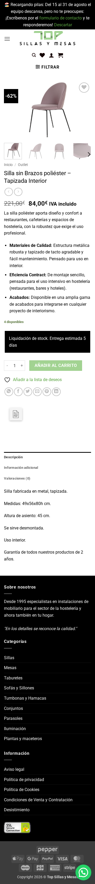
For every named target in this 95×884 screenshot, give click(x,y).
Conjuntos (13, 708)
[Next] (82, 110)
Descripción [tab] (13, 457)
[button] (7, 38)
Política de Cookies (21, 789)
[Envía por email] (37, 391)
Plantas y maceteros (23, 738)
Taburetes (13, 677)
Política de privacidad (24, 779)
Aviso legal (14, 769)
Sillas (9, 657)
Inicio (8, 165)
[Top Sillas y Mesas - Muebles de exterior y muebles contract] (47, 38)
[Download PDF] (16, 414)
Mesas (10, 667)
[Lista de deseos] (42, 55)
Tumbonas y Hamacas (25, 698)
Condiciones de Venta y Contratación (38, 799)
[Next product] (8, 192)
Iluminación (15, 728)
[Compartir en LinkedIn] (56, 391)
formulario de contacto (60, 17)
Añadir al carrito (56, 365)
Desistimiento (17, 809)
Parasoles (13, 718)
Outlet (23, 165)
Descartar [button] (63, 24)
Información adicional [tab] (21, 468)
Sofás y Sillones (19, 687)
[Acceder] (51, 55)
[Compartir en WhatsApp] (8, 391)
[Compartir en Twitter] (27, 391)
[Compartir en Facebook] (18, 391)
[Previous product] (18, 192)
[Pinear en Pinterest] (46, 391)
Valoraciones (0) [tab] (17, 478)
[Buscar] (34, 55)
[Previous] (12, 110)
